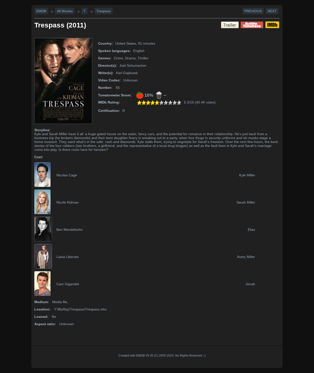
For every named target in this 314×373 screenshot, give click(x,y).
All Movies (65, 11)
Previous (253, 11)
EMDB (41, 11)
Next (272, 11)
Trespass (103, 11)
